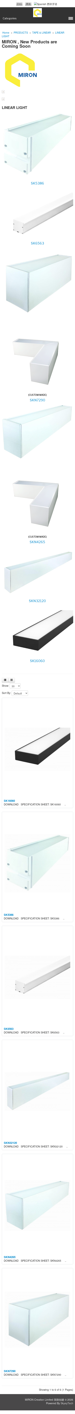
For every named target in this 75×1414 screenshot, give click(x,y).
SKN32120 (37, 601)
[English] (19, 4)
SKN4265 (37, 542)
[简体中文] (28, 4)
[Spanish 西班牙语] (45, 4)
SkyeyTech (67, 1403)
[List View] (5, 680)
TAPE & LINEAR (41, 32)
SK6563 (37, 243)
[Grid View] (11, 680)
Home (5, 32)
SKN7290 (37, 400)
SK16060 (37, 661)
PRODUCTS (21, 32)
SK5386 (37, 183)
